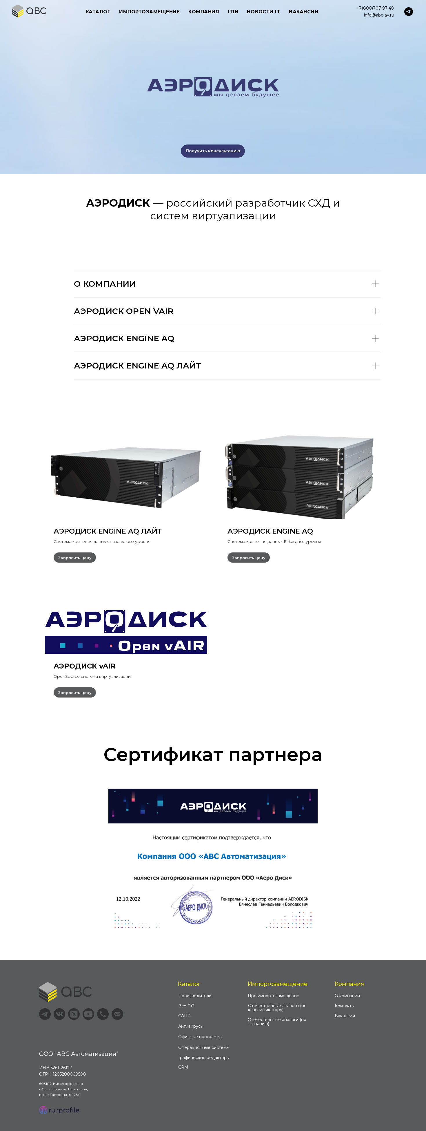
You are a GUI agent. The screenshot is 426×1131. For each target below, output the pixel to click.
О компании (347, 995)
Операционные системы (203, 1047)
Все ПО (186, 1006)
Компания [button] (203, 12)
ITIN (233, 12)
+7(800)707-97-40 (375, 8)
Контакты (344, 1006)
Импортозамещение (277, 983)
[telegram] (408, 11)
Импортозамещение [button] (149, 12)
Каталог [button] (98, 12)
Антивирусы (190, 1026)
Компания (349, 983)
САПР (184, 1015)
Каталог (189, 983)
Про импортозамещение (273, 995)
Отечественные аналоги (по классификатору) (277, 1007)
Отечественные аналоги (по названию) (277, 1021)
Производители (195, 995)
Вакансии (303, 12)
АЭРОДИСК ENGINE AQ (270, 531)
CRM (183, 1067)
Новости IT (263, 12)
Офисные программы (200, 1036)
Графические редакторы (204, 1057)
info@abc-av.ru (379, 15)
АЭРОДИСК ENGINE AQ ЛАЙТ (108, 531)
